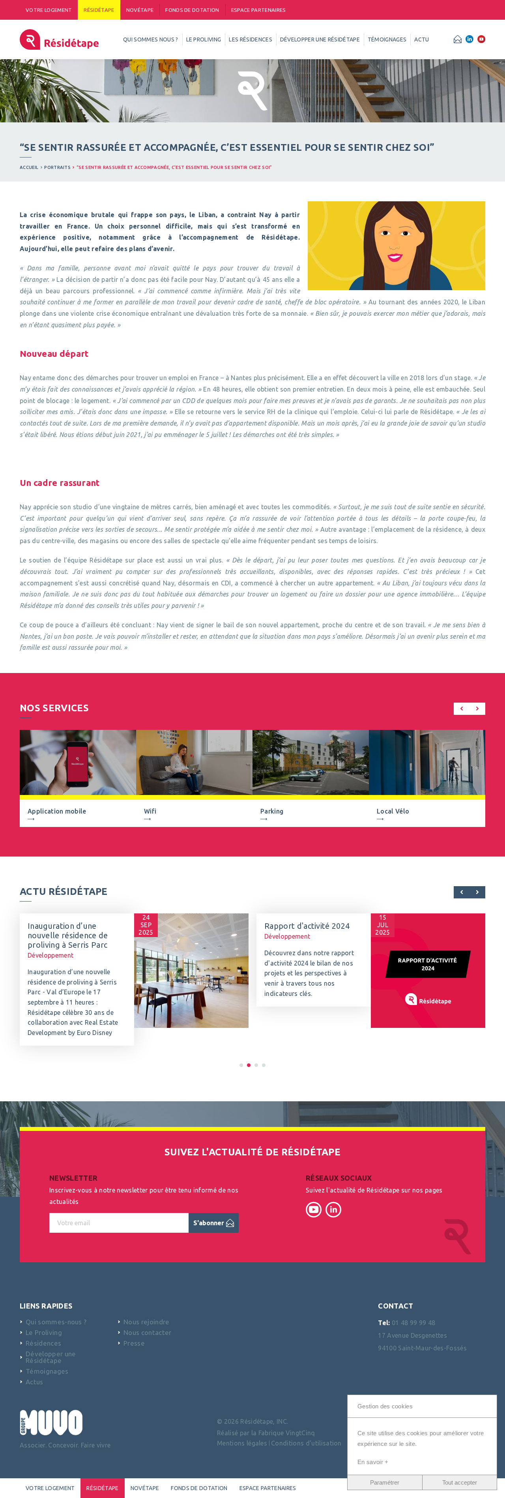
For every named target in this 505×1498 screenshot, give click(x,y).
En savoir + (373, 1462)
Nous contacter (147, 1332)
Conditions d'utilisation (306, 1443)
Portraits (57, 167)
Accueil (29, 167)
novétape (140, 10)
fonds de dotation (192, 10)
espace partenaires (258, 10)
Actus (34, 1382)
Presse (134, 1343)
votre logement (49, 10)
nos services (54, 708)
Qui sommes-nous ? (56, 1322)
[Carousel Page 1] (241, 1065)
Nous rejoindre (146, 1322)
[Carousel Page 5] (256, 1065)
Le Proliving (44, 1332)
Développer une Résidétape (51, 1357)
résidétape (99, 10)
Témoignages (47, 1371)
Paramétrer (384, 1482)
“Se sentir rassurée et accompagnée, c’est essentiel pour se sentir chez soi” (174, 167)
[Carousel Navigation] (469, 710)
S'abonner (208, 1222)
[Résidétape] (59, 39)
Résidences (43, 1343)
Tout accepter (459, 1482)
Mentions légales (242, 1443)
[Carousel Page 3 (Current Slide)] (249, 1065)
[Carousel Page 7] (264, 1065)
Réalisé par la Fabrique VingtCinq (266, 1432)
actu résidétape (64, 891)
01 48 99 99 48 (413, 1322)
